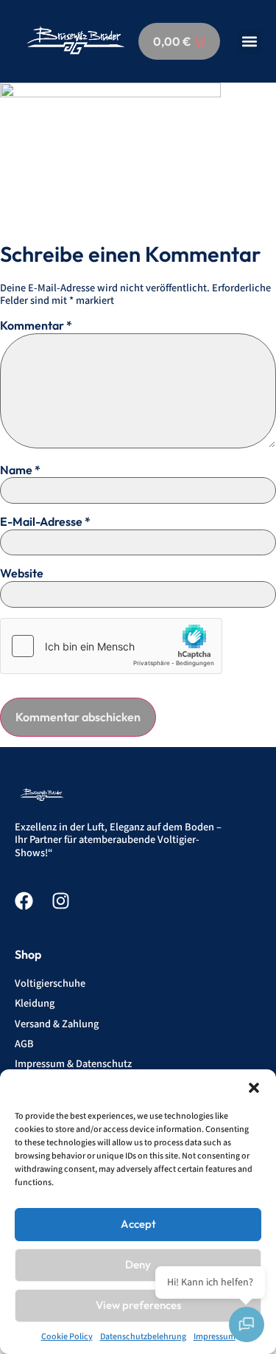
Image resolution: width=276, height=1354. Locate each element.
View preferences (138, 1305)
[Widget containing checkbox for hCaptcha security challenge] (111, 646)
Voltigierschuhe (50, 983)
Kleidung (34, 1003)
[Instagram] (61, 901)
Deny (138, 1264)
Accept (138, 1224)
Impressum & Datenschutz (73, 1064)
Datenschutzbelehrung (143, 1336)
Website (21, 573)
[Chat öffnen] (246, 1324)
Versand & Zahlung (57, 1024)
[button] (254, 1087)
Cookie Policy (67, 1336)
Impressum (215, 1336)
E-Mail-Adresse (45, 521)
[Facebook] (24, 901)
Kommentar (36, 325)
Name (20, 469)
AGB (24, 1044)
